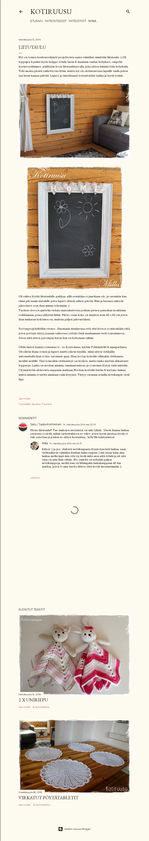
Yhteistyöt (77, 21)
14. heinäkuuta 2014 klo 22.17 (65, 443)
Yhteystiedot (56, 21)
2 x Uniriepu (33, 700)
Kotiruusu (51, 11)
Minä (92, 21)
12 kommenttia (41, 804)
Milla (45, 443)
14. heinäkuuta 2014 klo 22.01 (79, 424)
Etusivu (36, 21)
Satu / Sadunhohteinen (46, 424)
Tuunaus (47, 404)
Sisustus (36, 404)
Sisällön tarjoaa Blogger (77, 828)
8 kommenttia (41, 706)
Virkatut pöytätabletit (49, 798)
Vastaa (35, 477)
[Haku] (128, 10)
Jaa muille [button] (24, 398)
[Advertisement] (74, 571)
